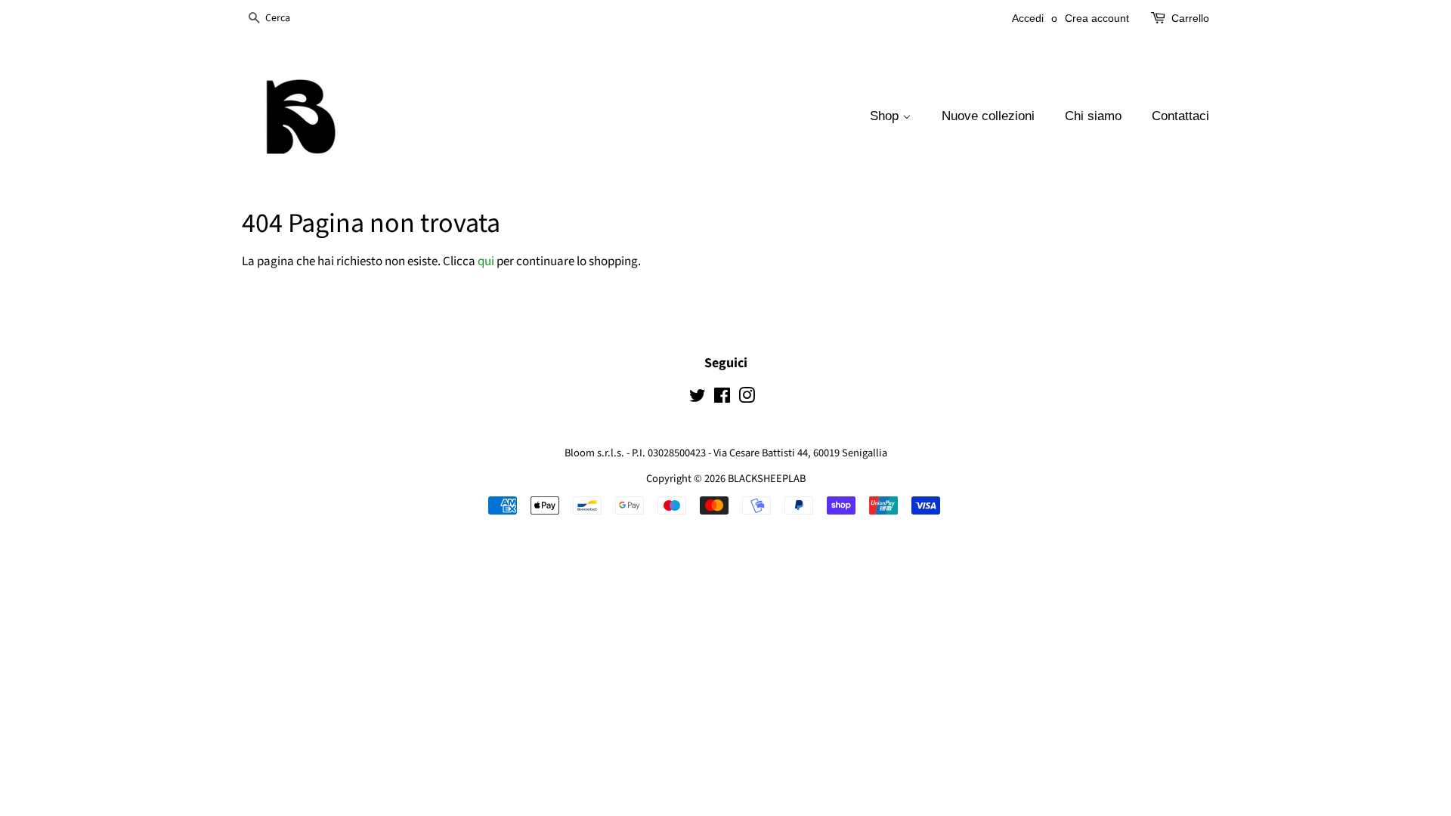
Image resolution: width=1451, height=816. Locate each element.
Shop (886, 116)
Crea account (1097, 18)
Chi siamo (1093, 116)
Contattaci (1180, 116)
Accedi (1028, 18)
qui (486, 261)
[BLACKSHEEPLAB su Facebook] (722, 398)
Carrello (1190, 18)
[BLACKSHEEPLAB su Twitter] (697, 398)
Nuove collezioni (988, 116)
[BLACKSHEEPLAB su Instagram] (746, 398)
